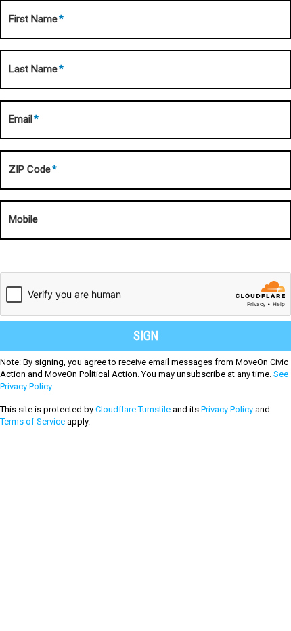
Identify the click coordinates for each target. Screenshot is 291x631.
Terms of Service (32, 421)
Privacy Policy (227, 409)
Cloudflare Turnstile (133, 409)
